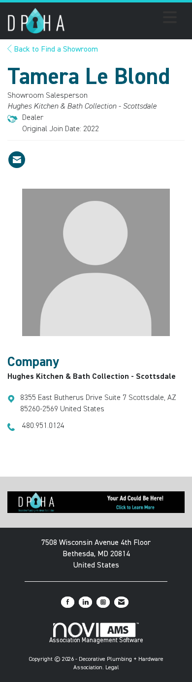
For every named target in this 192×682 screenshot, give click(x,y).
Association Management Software (96, 640)
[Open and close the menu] (123, 19)
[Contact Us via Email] (121, 602)
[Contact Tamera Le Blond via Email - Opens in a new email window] (16, 159)
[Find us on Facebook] (67, 602)
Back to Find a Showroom (55, 50)
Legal (112, 668)
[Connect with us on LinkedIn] (85, 602)
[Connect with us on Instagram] (103, 602)
